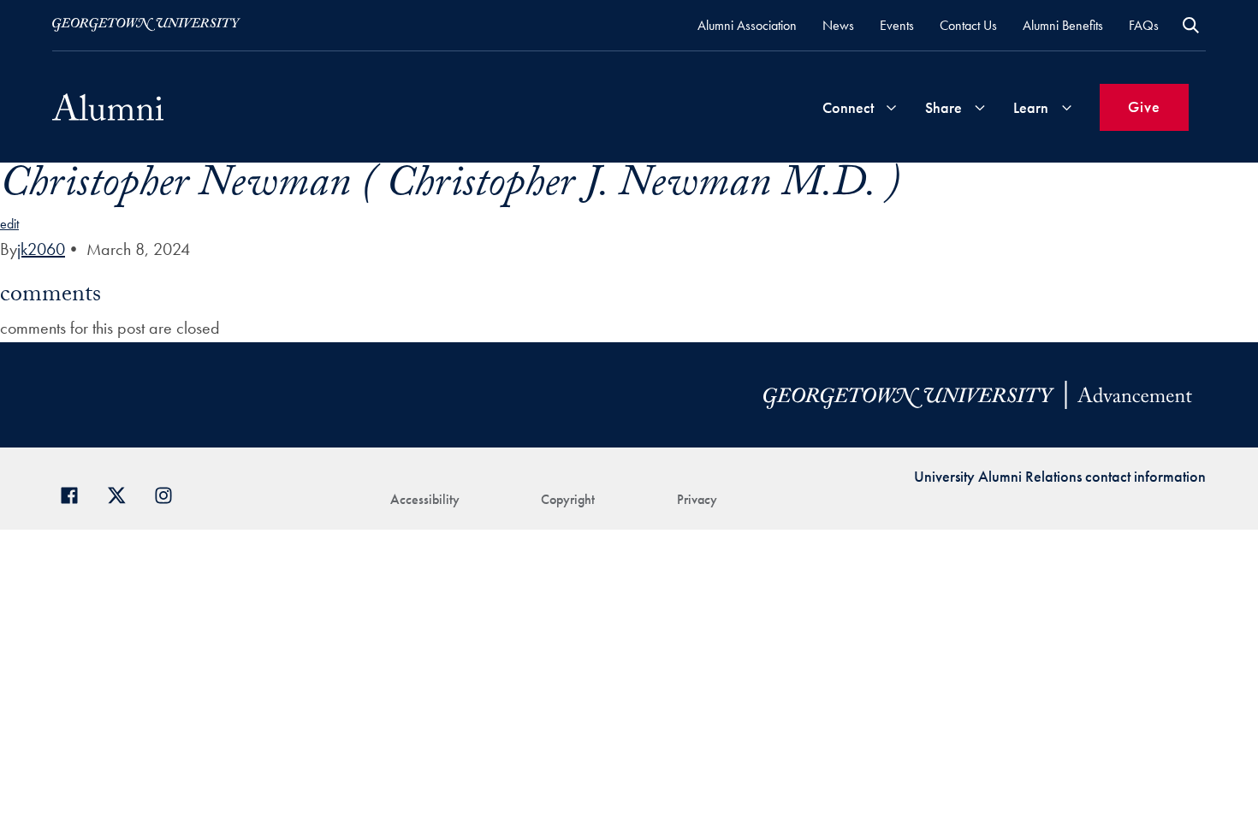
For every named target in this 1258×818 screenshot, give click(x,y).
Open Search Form (1191, 25)
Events (897, 25)
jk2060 (41, 249)
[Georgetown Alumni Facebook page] (75, 493)
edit (9, 224)
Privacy (697, 499)
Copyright (568, 499)
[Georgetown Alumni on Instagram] (170, 493)
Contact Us (968, 25)
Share (943, 107)
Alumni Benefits (1063, 25)
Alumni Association (747, 25)
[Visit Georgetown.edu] (146, 25)
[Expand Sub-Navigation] (891, 107)
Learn (1030, 107)
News (838, 25)
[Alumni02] (107, 107)
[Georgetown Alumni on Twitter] (123, 493)
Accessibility (425, 499)
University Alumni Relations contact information (1060, 476)
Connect (848, 107)
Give (1144, 106)
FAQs (1144, 25)
